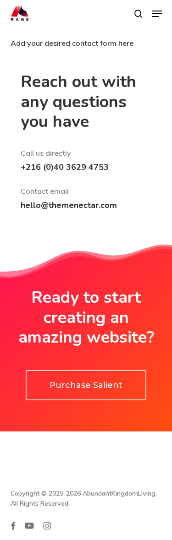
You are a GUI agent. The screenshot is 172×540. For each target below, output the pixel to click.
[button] (157, 13)
